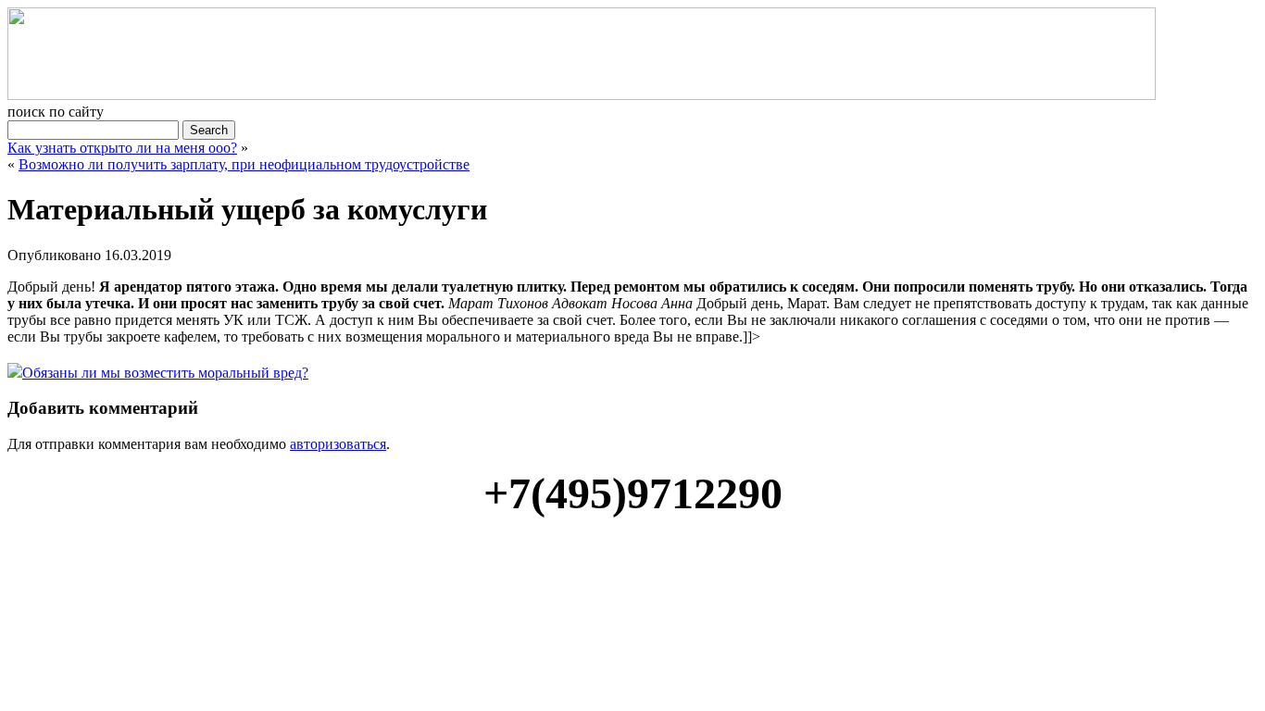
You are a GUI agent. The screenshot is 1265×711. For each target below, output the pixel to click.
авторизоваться (338, 444)
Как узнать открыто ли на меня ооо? (122, 148)
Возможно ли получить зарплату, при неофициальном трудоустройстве (244, 164)
